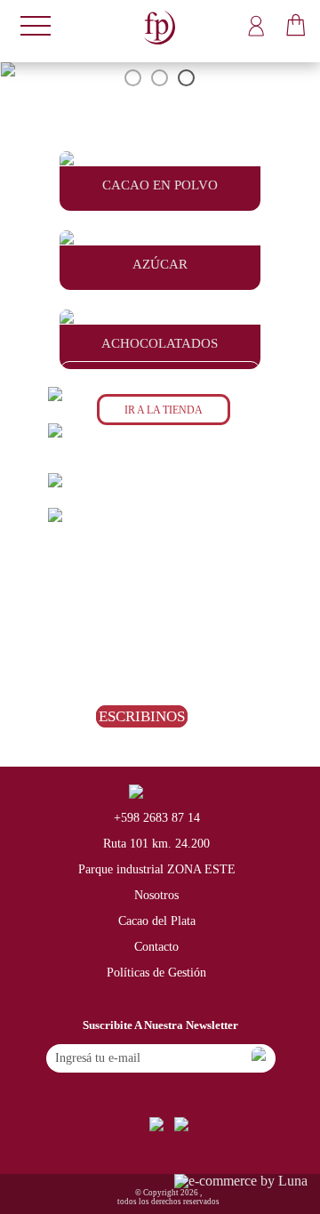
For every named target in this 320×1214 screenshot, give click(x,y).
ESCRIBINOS (142, 716)
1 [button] (133, 78)
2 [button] (160, 78)
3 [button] (187, 78)
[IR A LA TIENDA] (160, 430)
